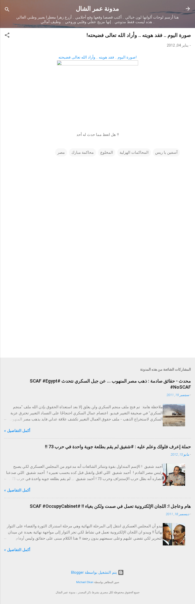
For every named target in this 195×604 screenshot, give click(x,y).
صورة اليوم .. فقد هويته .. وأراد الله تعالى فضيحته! (139, 35)
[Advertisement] (97, 313)
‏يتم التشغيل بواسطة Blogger (94, 572)
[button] (7, 36)
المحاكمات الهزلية (134, 152)
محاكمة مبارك (82, 152)
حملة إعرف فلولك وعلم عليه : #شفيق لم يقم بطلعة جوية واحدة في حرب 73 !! (118, 446)
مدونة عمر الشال (97, 8)
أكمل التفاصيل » (17, 430)
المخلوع (106, 152)
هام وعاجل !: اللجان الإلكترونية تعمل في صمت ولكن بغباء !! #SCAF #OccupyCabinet (110, 506)
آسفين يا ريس (166, 152)
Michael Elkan (84, 582)
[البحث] (7, 10)
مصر (61, 152)
